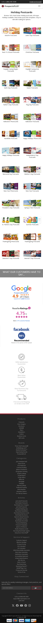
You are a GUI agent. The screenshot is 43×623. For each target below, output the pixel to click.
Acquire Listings (21, 473)
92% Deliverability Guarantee (21, 550)
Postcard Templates (21, 525)
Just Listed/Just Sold (21, 461)
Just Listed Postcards (21, 501)
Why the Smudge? (21, 542)
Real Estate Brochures (21, 515)
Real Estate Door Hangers (21, 505)
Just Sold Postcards (21, 507)
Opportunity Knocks (21, 452)
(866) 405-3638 (11, 2)
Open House (21, 463)
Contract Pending (21, 467)
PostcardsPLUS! (21, 454)
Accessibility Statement (21, 556)
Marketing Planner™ (21, 566)
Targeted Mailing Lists (21, 509)
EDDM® (21, 428)
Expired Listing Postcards (21, 517)
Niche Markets (22, 489)
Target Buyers (22, 475)
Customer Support (21, 540)
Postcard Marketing (21, 523)
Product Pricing (21, 544)
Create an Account (36, 2)
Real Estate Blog (21, 564)
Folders (21, 434)
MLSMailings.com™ (21, 448)
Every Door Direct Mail (21, 533)
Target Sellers (21, 477)
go (36, 588)
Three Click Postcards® (21, 446)
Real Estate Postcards (22, 503)
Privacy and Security (21, 570)
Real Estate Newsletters (21, 511)
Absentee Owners (21, 491)
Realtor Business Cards (21, 529)
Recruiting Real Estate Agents (21, 531)
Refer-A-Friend (21, 562)
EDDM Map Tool (21, 568)
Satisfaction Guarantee (21, 554)
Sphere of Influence (21, 469)
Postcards (21, 422)
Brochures (21, 426)
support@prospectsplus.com (21, 599)
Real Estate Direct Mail (21, 521)
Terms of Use (21, 572)
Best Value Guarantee (21, 552)
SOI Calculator (22, 548)
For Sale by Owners (21, 493)
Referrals (21, 479)
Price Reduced (22, 465)
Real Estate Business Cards (21, 513)
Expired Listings (21, 485)
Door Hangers (22, 424)
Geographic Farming (21, 471)
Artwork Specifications (21, 558)
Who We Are (21, 560)
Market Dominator (21, 450)
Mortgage (21, 481)
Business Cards (21, 436)
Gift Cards (21, 438)
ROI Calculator (22, 546)
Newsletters (21, 432)
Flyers (21, 430)
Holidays (21, 483)
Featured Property (21, 487)
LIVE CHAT (21, 600)
